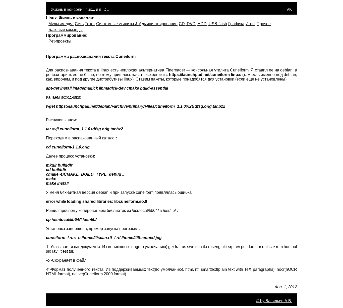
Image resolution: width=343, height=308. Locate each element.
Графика (236, 24)
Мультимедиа (61, 24)
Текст (90, 24)
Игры (250, 24)
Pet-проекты (59, 41)
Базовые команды (65, 29)
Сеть (79, 24)
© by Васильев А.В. (274, 301)
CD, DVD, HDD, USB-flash (203, 24)
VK (289, 9)
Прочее (264, 24)
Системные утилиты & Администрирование (137, 24)
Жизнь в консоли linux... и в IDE (80, 9)
